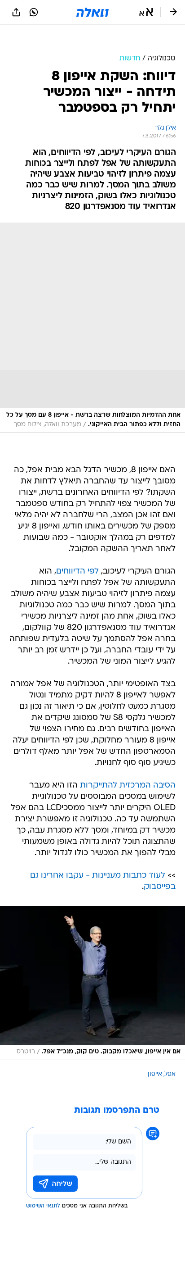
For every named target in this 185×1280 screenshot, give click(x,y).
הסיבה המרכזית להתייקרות (128, 763)
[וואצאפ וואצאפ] (33, 12)
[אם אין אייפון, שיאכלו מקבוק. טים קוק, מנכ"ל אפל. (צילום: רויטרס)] (92, 961)
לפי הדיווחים (77, 549)
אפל (170, 1052)
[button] (146, 12)
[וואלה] (92, 12)
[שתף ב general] (16, 12)
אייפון (155, 1052)
